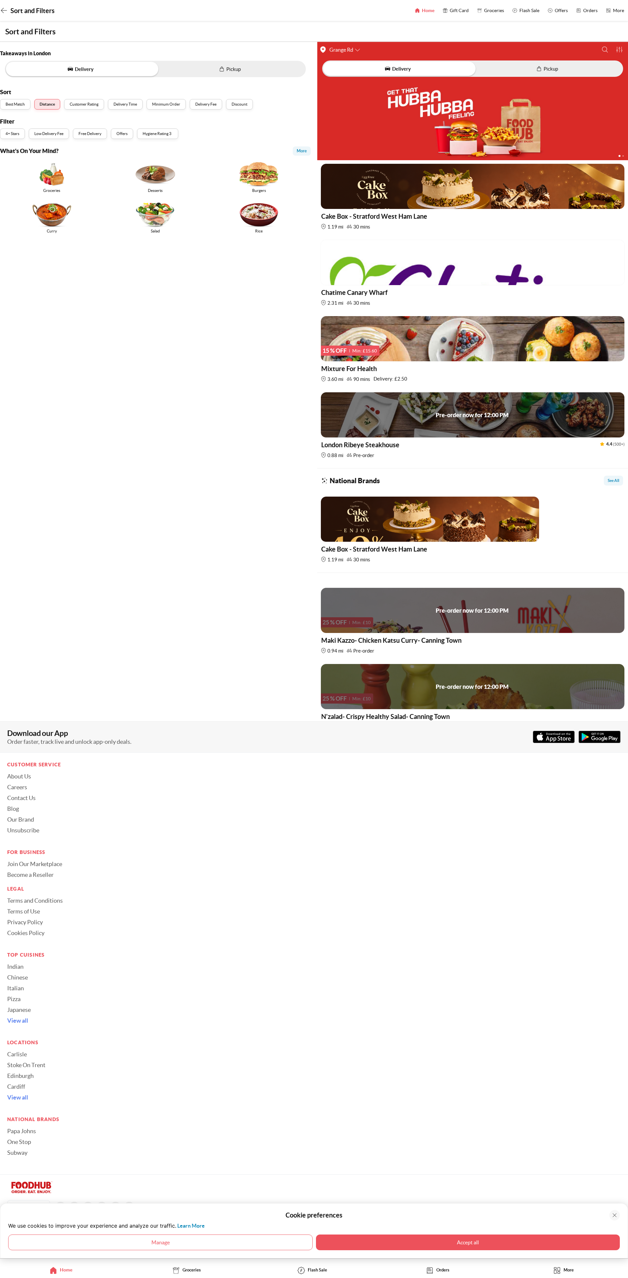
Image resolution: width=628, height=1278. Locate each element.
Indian (15, 966)
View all (17, 1020)
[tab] (63, 1270)
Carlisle (17, 1054)
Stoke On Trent (26, 1065)
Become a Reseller (30, 875)
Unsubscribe (23, 830)
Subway (17, 1153)
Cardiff (16, 1086)
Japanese (19, 1010)
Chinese (17, 977)
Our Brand (20, 819)
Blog (13, 809)
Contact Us (21, 798)
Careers (17, 787)
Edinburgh (20, 1076)
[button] (605, 49)
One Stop (19, 1142)
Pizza (14, 999)
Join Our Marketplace (34, 864)
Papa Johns (21, 1131)
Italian (15, 988)
